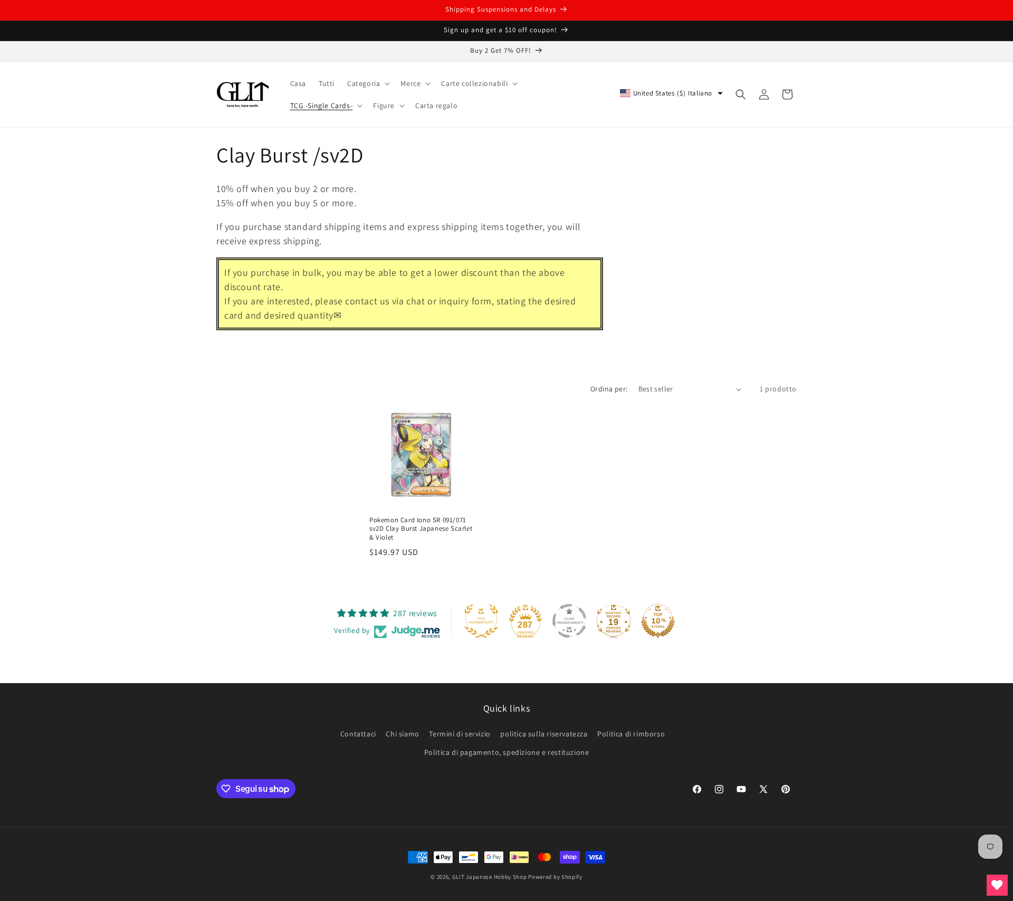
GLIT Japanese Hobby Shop (489, 876)
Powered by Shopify (555, 876)
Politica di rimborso (631, 734)
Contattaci (358, 734)
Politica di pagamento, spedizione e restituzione (506, 753)
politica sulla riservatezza (543, 734)
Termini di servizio (459, 734)
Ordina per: (608, 389)
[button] (367, 83)
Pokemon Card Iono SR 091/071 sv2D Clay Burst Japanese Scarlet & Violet (420, 529)
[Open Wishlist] (997, 885)
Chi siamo (402, 734)
